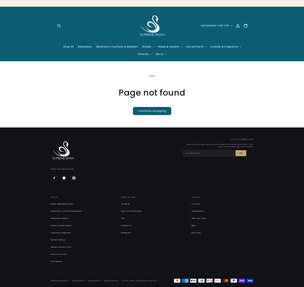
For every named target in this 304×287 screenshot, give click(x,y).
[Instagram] (64, 178)
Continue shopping (152, 111)
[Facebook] (54, 178)
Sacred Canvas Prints (61, 247)
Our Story (195, 204)
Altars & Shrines (59, 254)
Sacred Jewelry (58, 240)
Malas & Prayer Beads (61, 225)
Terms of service (111, 281)
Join (241, 153)
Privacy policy (94, 281)
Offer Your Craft (198, 218)
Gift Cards (196, 233)
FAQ (123, 218)
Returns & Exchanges (131, 211)
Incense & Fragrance (61, 233)
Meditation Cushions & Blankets (66, 211)
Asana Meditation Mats (62, 204)
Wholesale (126, 233)
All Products (56, 261)
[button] (59, 26)
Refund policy (78, 281)
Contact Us (126, 225)
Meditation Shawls (60, 218)
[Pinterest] (73, 178)
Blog (193, 225)
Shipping (125, 204)
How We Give (197, 211)
